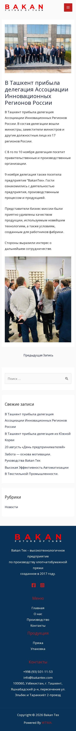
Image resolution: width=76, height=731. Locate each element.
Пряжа (38, 643)
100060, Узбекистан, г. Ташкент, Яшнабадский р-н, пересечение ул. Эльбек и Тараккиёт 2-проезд (38, 689)
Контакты (38, 625)
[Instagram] (42, 585)
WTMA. (47, 722)
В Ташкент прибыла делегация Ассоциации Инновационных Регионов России (36, 420)
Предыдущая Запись (38, 355)
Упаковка (38, 649)
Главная (38, 608)
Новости (11, 507)
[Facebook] (33, 585)
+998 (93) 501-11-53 (38, 672)
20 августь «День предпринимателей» (35, 447)
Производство (38, 619)
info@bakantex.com (38, 677)
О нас (38, 614)
